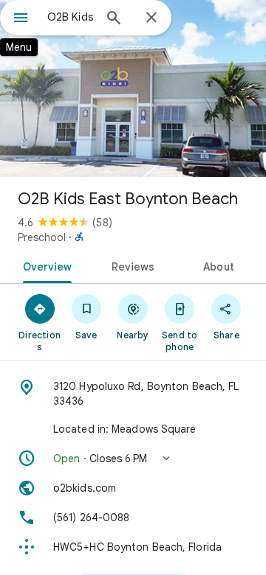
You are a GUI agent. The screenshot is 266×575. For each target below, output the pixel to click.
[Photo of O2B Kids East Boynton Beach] (133, 88)
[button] (133, 458)
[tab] (43, 265)
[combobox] (70, 17)
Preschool (42, 237)
